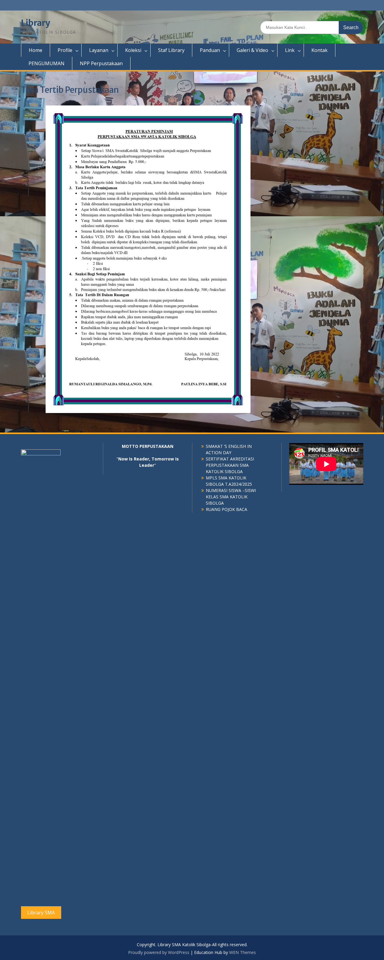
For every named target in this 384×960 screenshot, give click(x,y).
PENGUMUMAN (46, 63)
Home (35, 50)
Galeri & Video (252, 50)
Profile (65, 50)
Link (290, 50)
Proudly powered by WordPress (158, 952)
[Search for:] (311, 27)
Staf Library (171, 50)
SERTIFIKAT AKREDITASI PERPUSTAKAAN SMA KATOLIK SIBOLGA (230, 465)
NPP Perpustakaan (101, 63)
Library (35, 22)
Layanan (98, 50)
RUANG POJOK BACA (226, 509)
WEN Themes (242, 952)
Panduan (210, 50)
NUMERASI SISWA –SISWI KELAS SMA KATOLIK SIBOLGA (231, 497)
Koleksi (133, 50)
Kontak (319, 50)
